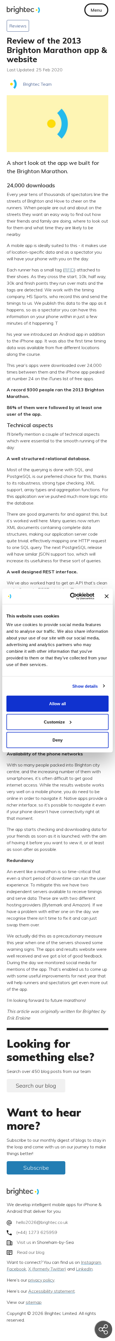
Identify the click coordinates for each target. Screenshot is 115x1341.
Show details (85, 686)
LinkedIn (84, 1269)
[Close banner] (107, 596)
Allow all (57, 703)
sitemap (34, 1302)
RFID (69, 270)
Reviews (18, 26)
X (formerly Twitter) (47, 1269)
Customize (54, 721)
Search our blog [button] (36, 1085)
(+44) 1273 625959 (36, 1232)
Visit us (24, 1242)
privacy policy (41, 1280)
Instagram (91, 1262)
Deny (57, 740)
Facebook (16, 1269)
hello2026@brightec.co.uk (42, 1222)
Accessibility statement (51, 1291)
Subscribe (36, 1167)
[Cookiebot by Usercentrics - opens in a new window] (71, 596)
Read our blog (30, 1252)
